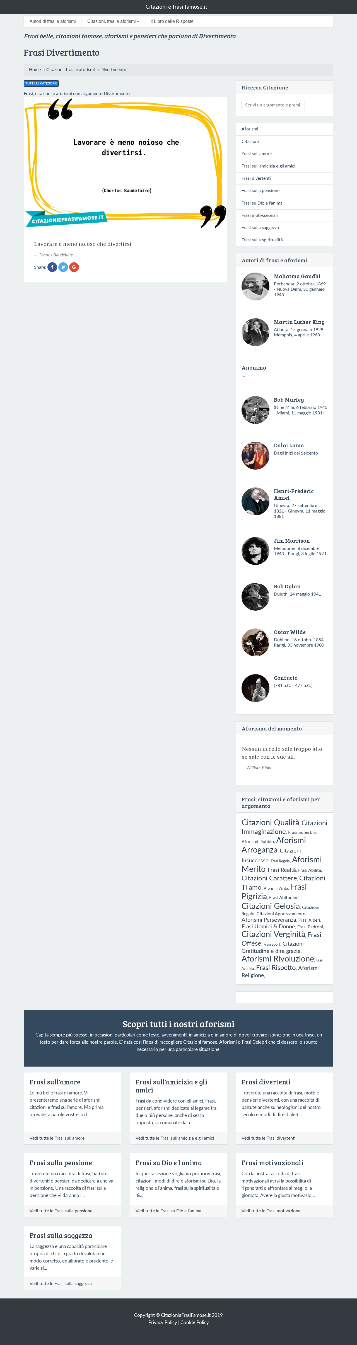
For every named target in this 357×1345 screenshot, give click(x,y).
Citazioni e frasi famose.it (176, 7)
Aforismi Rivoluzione (278, 959)
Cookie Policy (194, 1322)
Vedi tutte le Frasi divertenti (269, 1138)
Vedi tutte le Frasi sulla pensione (61, 1211)
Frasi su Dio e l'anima (262, 203)
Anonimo (254, 367)
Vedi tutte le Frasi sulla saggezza (61, 1283)
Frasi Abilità (309, 870)
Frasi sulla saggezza (260, 227)
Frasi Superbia (302, 832)
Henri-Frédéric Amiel (294, 494)
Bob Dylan (287, 586)
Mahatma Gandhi (297, 276)
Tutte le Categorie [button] (41, 83)
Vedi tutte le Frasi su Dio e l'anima (168, 1211)
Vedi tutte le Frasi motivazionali (272, 1211)
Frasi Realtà (282, 870)
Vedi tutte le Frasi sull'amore (57, 1138)
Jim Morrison (292, 540)
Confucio (286, 677)
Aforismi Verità (276, 888)
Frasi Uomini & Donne (268, 926)
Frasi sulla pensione (260, 190)
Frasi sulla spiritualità (262, 240)
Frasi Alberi (309, 920)
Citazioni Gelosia (271, 906)
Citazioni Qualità (270, 823)
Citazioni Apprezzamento (281, 914)
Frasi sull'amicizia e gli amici (268, 166)
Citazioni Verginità (273, 935)
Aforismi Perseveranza (269, 920)
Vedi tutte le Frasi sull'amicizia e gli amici (175, 1138)
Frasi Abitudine (283, 897)
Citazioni (250, 141)
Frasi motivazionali (260, 215)
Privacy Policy (162, 1322)
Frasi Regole (280, 861)
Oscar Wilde (290, 632)
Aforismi (250, 129)
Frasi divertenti (256, 178)
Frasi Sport (272, 944)
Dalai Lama (289, 445)
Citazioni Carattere (269, 878)
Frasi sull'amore (257, 154)
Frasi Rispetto (276, 968)
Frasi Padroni (310, 927)
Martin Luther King (299, 322)
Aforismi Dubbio (258, 841)
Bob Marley (289, 399)
